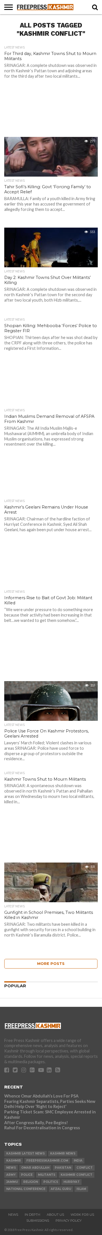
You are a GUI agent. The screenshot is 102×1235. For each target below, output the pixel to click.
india (78, 1160)
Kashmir (13, 1160)
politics (50, 1182)
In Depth (32, 1215)
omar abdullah (35, 1168)
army (11, 1175)
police (27, 1175)
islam (81, 1189)
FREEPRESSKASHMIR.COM (47, 1160)
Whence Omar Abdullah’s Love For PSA (41, 1096)
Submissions (37, 1221)
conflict (84, 1168)
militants (46, 1175)
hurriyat (71, 1182)
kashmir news (62, 1153)
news (11, 1168)
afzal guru (61, 1189)
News (13, 1215)
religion (30, 1182)
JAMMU (12, 1182)
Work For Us (82, 1215)
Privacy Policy (69, 1221)
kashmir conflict (76, 1175)
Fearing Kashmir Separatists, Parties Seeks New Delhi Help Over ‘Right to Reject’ (49, 1104)
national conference (25, 1189)
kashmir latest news (25, 1153)
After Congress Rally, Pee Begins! (36, 1122)
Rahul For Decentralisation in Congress (42, 1127)
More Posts (51, 963)
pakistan (63, 1168)
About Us (55, 1215)
